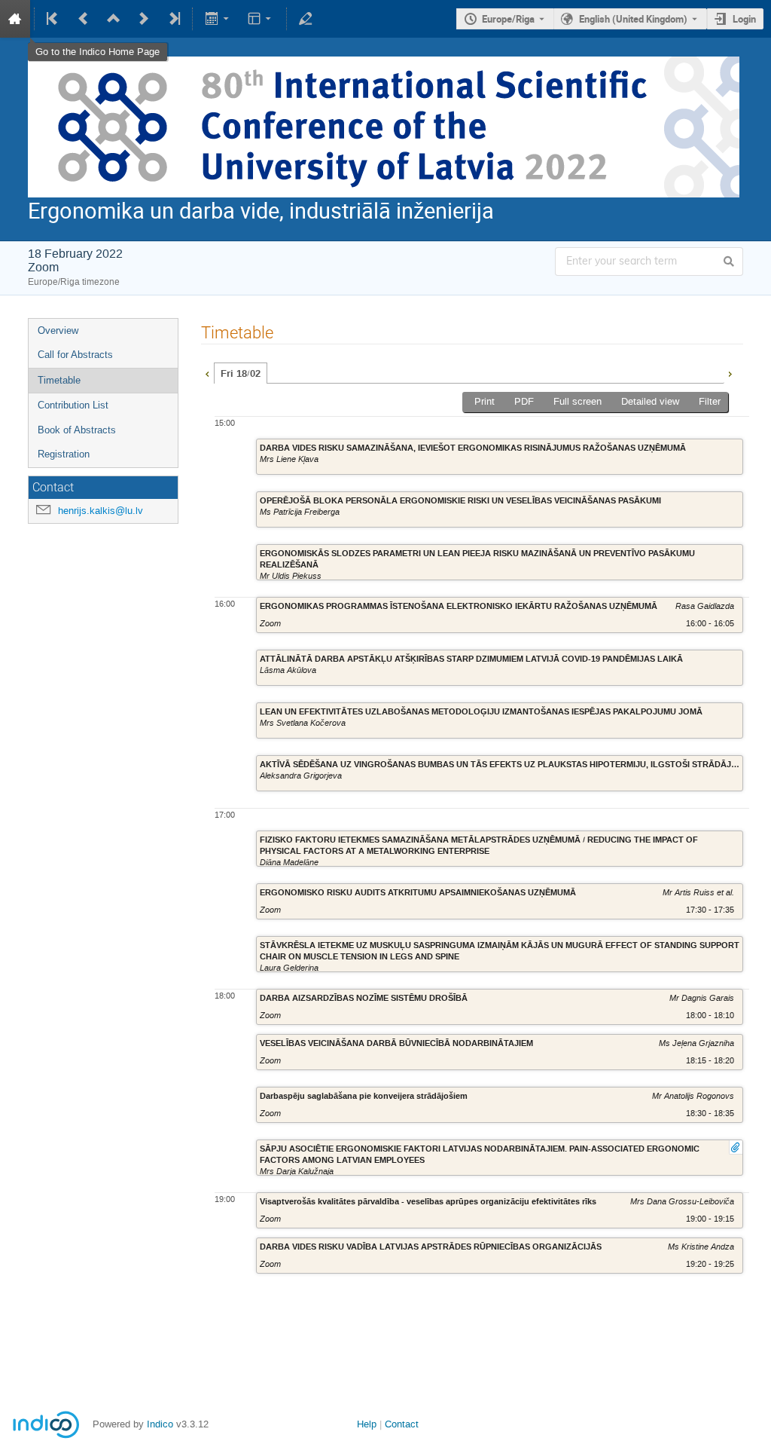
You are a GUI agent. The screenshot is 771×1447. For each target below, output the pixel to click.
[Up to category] (114, 19)
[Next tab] (730, 372)
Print (484, 401)
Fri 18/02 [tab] (241, 374)
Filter (710, 401)
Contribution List (73, 405)
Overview (58, 330)
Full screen (577, 401)
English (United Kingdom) (633, 19)
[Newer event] (144, 19)
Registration (64, 454)
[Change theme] (260, 19)
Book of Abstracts (77, 430)
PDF (524, 401)
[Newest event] (173, 19)
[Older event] (84, 19)
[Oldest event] (53, 19)
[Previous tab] (207, 372)
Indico (160, 1424)
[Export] (218, 19)
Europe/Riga (508, 19)
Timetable (59, 380)
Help (366, 1424)
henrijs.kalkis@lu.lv (100, 510)
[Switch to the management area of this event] (306, 19)
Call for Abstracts (75, 354)
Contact (402, 1424)
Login (744, 19)
